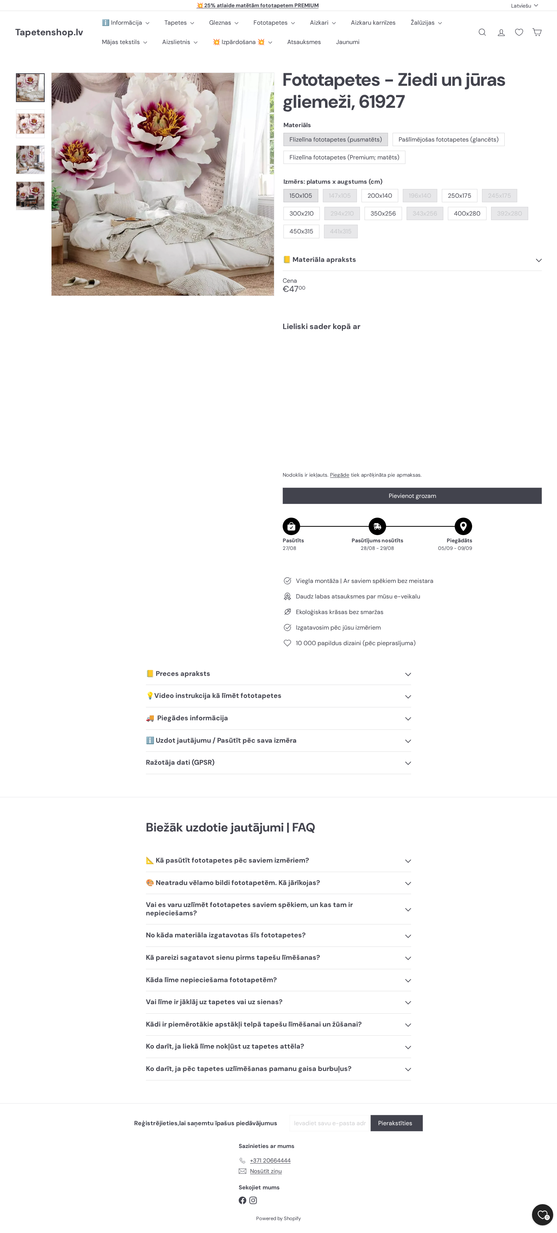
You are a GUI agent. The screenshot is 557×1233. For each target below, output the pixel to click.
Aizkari (320, 23)
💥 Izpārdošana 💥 (239, 42)
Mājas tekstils (121, 42)
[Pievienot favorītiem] (532, 352)
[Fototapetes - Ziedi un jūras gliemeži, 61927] (412, 363)
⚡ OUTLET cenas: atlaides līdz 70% (257, 5)
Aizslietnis (177, 42)
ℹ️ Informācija (123, 23)
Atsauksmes (304, 42)
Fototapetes (271, 23)
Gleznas (221, 23)
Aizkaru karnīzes (373, 23)
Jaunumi (348, 42)
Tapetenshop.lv (49, 32)
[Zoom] (163, 184)
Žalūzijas (423, 23)
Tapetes (176, 23)
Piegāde (339, 475)
